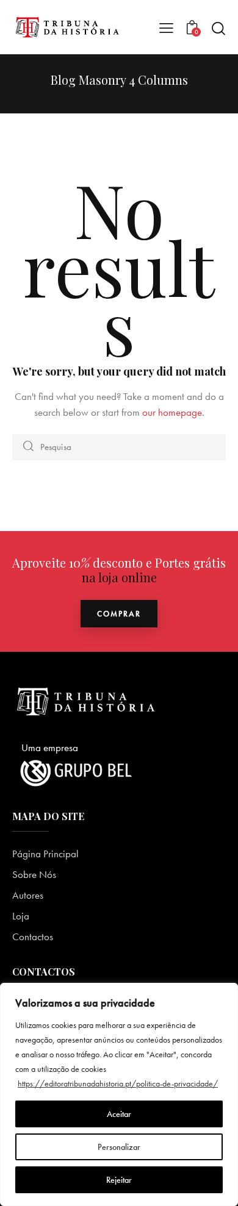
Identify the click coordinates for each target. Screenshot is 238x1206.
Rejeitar (119, 1179)
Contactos (32, 936)
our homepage (172, 412)
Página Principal (45, 853)
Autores (27, 895)
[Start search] (218, 28)
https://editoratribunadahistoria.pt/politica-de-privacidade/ (118, 1083)
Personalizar (119, 1146)
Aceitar (119, 1113)
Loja (20, 915)
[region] (119, 1094)
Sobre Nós (34, 874)
